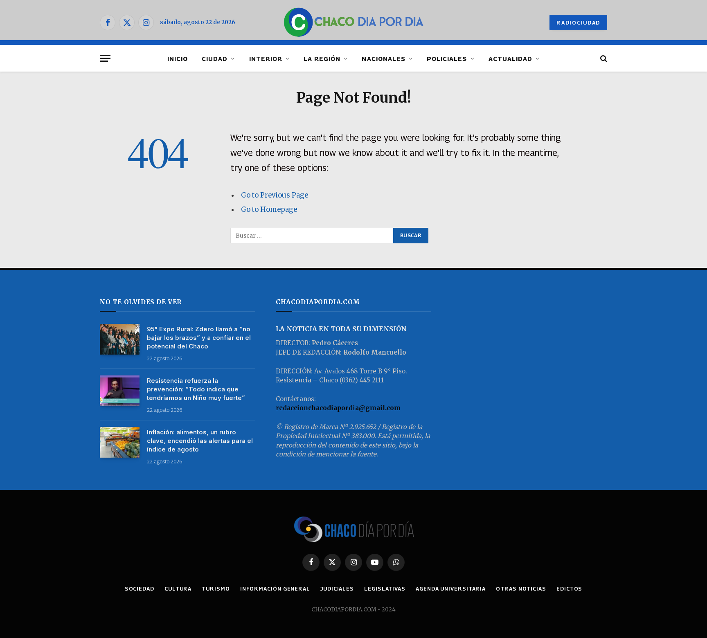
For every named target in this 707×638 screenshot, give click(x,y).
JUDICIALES (337, 588)
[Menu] (105, 58)
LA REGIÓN (322, 58)
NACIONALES (383, 58)
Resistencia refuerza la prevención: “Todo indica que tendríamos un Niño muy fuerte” (196, 389)
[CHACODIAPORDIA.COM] (353, 22)
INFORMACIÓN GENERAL (275, 588)
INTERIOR (265, 58)
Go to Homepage (269, 209)
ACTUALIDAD (511, 58)
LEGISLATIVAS (384, 588)
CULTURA (177, 588)
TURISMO (216, 588)
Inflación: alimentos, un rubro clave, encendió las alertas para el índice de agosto (200, 440)
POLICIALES (447, 58)
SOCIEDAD (139, 588)
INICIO (177, 58)
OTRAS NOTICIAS (521, 588)
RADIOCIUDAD (578, 22)
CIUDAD (214, 58)
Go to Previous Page (274, 195)
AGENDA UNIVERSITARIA (451, 588)
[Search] (603, 58)
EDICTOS (569, 588)
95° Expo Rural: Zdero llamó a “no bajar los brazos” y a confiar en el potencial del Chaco (199, 337)
